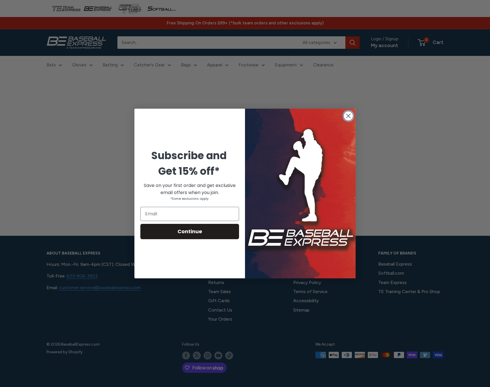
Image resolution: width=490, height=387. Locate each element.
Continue (190, 231)
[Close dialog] (348, 116)
